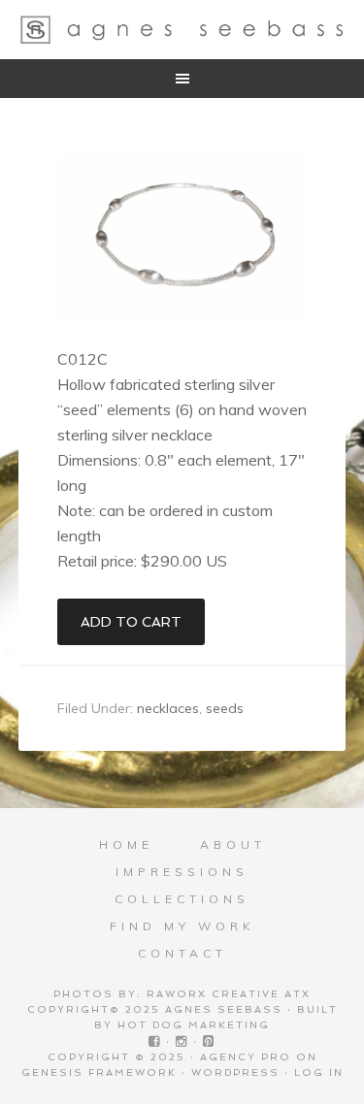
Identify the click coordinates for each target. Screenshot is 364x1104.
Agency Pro (245, 1057)
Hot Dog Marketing (193, 1025)
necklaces (168, 708)
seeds (225, 708)
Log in (319, 1072)
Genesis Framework (99, 1072)
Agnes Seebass (182, 29)
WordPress (235, 1072)
